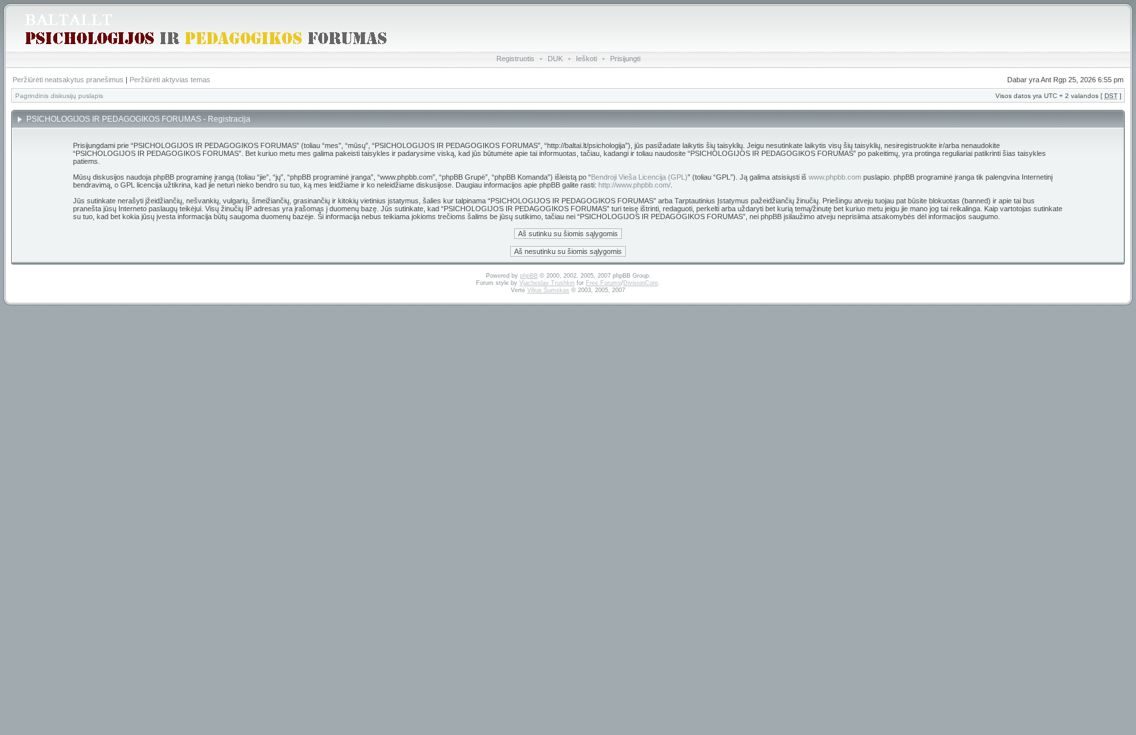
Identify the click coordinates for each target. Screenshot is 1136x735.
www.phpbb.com (835, 177)
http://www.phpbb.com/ (634, 185)
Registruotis (515, 59)
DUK (555, 59)
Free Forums (603, 283)
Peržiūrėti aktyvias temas (170, 80)
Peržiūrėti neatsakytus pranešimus (68, 80)
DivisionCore (640, 283)
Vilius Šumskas (548, 290)
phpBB (529, 275)
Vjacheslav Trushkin (547, 283)
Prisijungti (625, 59)
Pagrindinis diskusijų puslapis (59, 95)
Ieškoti (586, 59)
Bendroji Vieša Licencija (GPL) (639, 177)
